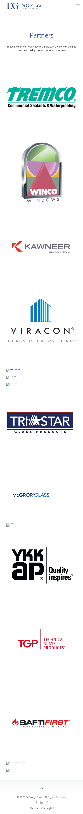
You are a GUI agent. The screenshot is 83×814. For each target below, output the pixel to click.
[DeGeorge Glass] (24, 6)
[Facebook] (36, 802)
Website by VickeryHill (42, 808)
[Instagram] (47, 802)
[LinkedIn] (42, 802)
